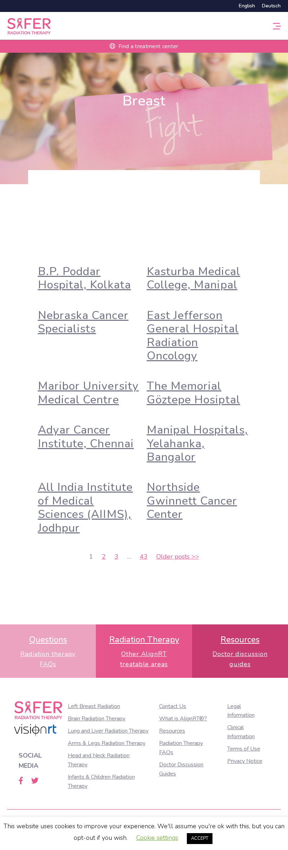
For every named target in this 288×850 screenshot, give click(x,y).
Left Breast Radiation (94, 706)
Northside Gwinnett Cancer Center (192, 501)
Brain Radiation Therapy (96, 718)
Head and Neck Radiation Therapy (99, 760)
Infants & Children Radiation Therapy (101, 781)
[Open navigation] (277, 26)
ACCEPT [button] (199, 838)
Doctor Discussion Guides (181, 769)
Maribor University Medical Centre (88, 392)
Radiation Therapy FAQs (181, 747)
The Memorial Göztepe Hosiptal (193, 392)
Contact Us (172, 706)
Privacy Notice (244, 761)
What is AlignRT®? (183, 718)
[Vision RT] (35, 730)
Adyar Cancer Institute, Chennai (86, 436)
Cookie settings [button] (157, 837)
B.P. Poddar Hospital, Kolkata (84, 278)
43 (144, 556)
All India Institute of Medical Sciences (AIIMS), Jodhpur (85, 507)
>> (177, 556)
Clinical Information (241, 732)
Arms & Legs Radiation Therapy (106, 743)
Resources (172, 731)
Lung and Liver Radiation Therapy (108, 731)
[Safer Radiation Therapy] (29, 25)
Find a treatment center (147, 46)
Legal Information (241, 710)
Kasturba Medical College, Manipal (193, 278)
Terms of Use (243, 749)
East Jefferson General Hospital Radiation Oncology (193, 335)
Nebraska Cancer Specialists (83, 322)
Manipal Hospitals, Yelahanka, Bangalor (197, 443)
